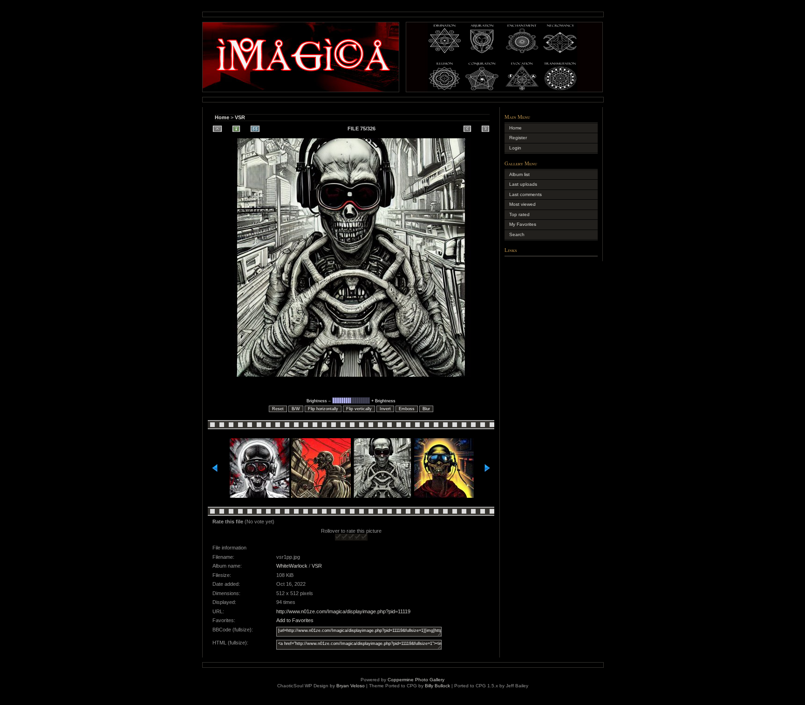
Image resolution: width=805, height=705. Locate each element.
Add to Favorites (295, 620)
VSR (240, 117)
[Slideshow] (255, 129)
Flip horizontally (323, 409)
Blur (426, 409)
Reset (278, 409)
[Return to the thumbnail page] (217, 129)
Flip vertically (359, 409)
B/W (296, 409)
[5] (364, 537)
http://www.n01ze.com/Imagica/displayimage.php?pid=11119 (343, 611)
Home (222, 117)
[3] (351, 537)
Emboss (407, 409)
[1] (338, 537)
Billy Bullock (437, 685)
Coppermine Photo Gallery (416, 679)
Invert (385, 409)
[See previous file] (467, 129)
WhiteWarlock (291, 566)
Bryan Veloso (350, 685)
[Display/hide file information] (236, 129)
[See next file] (485, 129)
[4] (358, 537)
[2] (344, 537)
